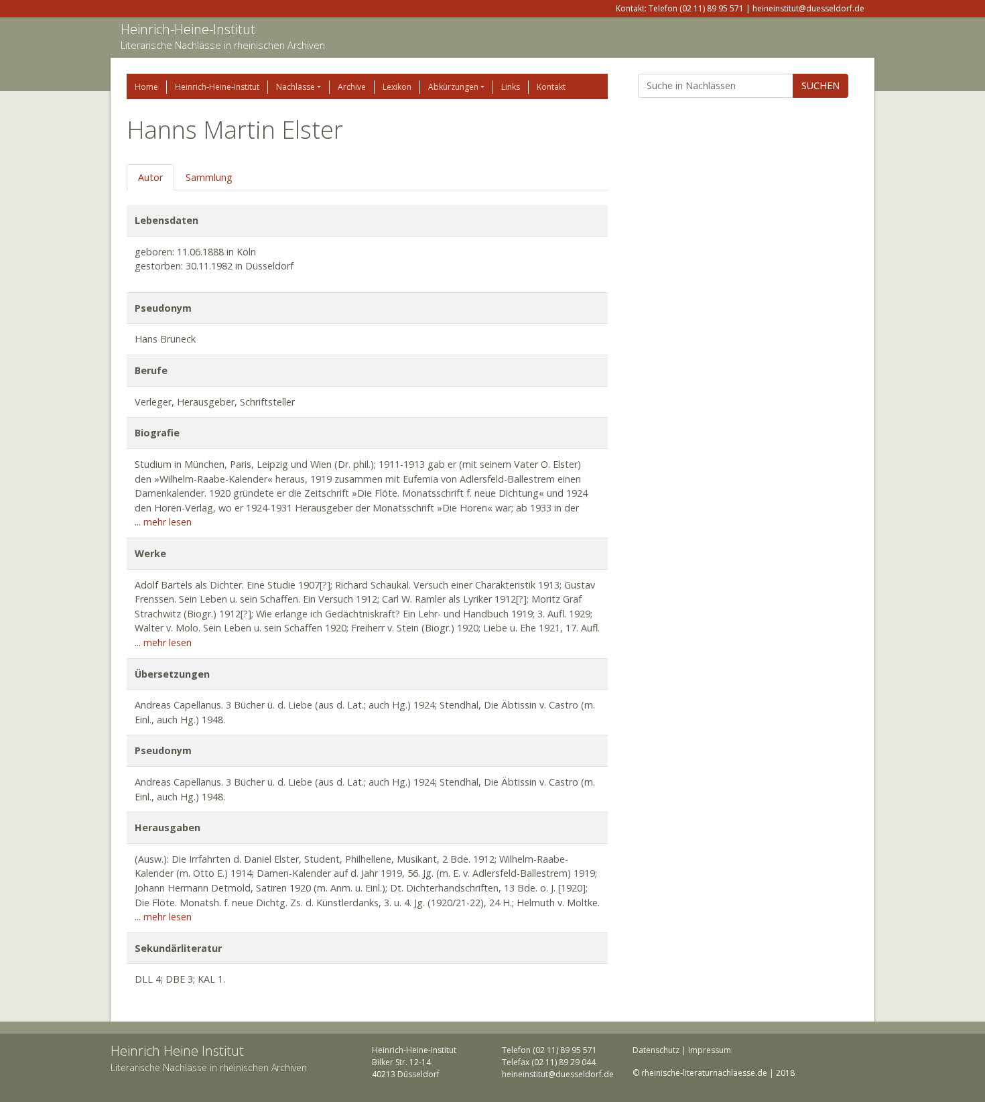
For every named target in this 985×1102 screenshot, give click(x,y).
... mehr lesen (163, 521)
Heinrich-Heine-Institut (188, 29)
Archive (352, 87)
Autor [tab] (150, 177)
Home (146, 87)
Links (510, 87)
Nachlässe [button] (295, 87)
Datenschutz (656, 1050)
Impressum (709, 1050)
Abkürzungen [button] (453, 87)
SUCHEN (820, 85)
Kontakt (551, 87)
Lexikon (397, 87)
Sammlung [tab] (209, 177)
